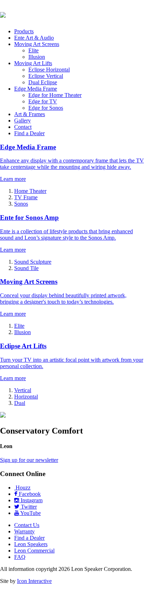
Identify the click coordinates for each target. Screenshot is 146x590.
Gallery (22, 121)
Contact (23, 127)
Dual (19, 403)
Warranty (24, 531)
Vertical (22, 390)
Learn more (13, 179)
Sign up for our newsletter (29, 460)
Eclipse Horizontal (49, 70)
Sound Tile (26, 268)
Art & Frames (29, 114)
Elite (33, 50)
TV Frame (26, 197)
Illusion (36, 57)
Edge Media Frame (35, 89)
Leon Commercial (34, 551)
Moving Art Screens (36, 44)
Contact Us (26, 525)
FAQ (20, 557)
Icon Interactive (34, 581)
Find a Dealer (29, 133)
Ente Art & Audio (34, 38)
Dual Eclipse (42, 82)
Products (24, 31)
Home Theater (30, 191)
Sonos (21, 204)
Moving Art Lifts (33, 63)
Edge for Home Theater (55, 95)
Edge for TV (42, 101)
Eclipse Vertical (45, 76)
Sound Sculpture (32, 262)
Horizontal (26, 397)
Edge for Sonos (45, 108)
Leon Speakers (30, 544)
